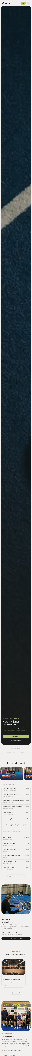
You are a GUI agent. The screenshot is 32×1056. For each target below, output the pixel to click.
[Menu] (28, 3)
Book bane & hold (16, 736)
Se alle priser (16, 942)
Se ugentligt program (16, 740)
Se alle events (17, 993)
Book (23, 3)
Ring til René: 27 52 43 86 (16, 938)
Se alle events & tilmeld (17, 876)
